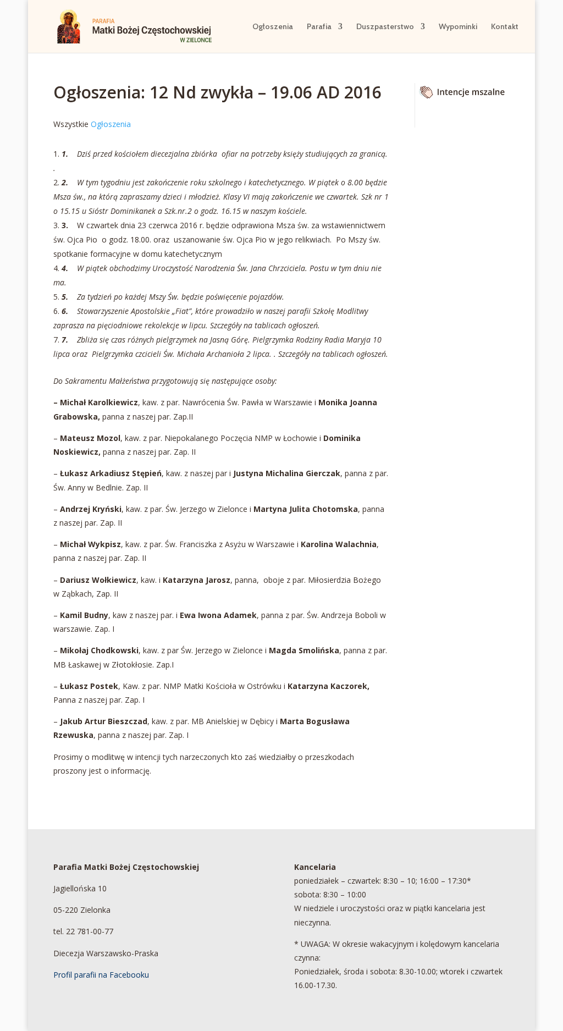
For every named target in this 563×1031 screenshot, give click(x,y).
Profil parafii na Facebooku (101, 974)
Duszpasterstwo (385, 27)
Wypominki (458, 27)
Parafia (319, 27)
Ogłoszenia (272, 27)
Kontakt (504, 27)
